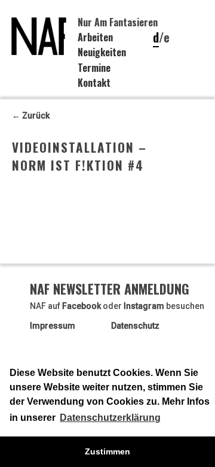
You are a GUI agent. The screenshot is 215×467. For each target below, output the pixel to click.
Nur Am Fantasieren (118, 22)
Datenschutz (135, 325)
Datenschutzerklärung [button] (110, 418)
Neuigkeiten (102, 52)
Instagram (144, 306)
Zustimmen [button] (107, 451)
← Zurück (31, 115)
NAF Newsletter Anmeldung (109, 288)
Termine (94, 67)
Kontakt (94, 82)
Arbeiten (95, 37)
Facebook (81, 306)
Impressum (52, 325)
